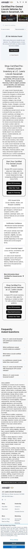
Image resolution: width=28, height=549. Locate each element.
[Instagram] (5, 499)
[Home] (7, 2)
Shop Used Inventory (14, 312)
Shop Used (5, 509)
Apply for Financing (14, 192)
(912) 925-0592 (6, 496)
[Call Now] (17, 2)
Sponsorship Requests (18, 519)
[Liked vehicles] (20, 2)
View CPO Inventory (14, 183)
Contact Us (17, 506)
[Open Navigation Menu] (26, 2)
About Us (17, 509)
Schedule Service (19, 511)
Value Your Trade (14, 188)
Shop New (4, 506)
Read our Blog (5, 521)
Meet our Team (6, 519)
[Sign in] (23, 2)
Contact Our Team (14, 316)
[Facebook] (2, 499)
